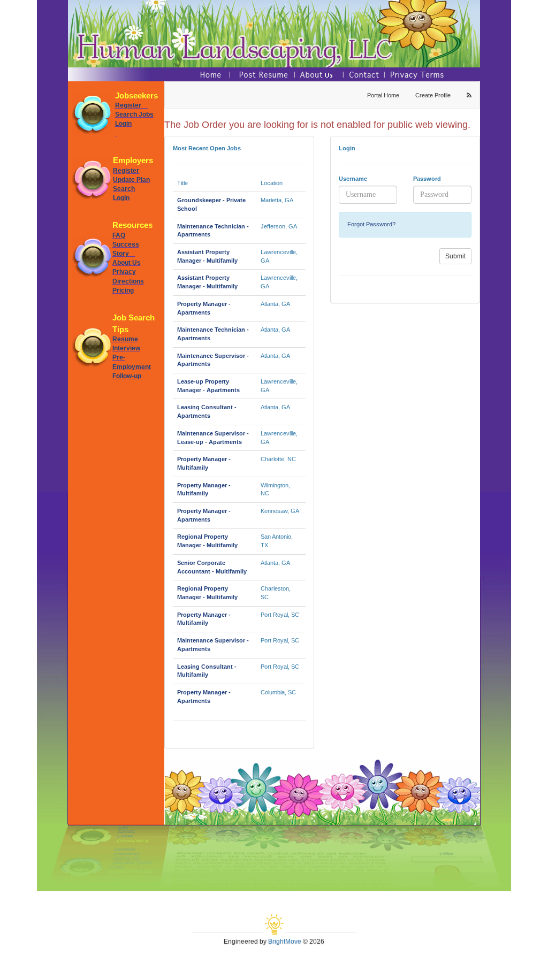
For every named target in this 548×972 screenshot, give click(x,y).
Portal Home (383, 95)
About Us (126, 262)
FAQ (118, 235)
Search (124, 189)
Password (427, 178)
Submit (455, 256)
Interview (126, 348)
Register (131, 105)
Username (353, 178)
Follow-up (126, 376)
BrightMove (284, 941)
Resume (125, 339)
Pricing (123, 290)
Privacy (124, 271)
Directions (128, 281)
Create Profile (433, 95)
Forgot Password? (371, 224)
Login (123, 123)
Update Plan (131, 179)
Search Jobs (134, 114)
